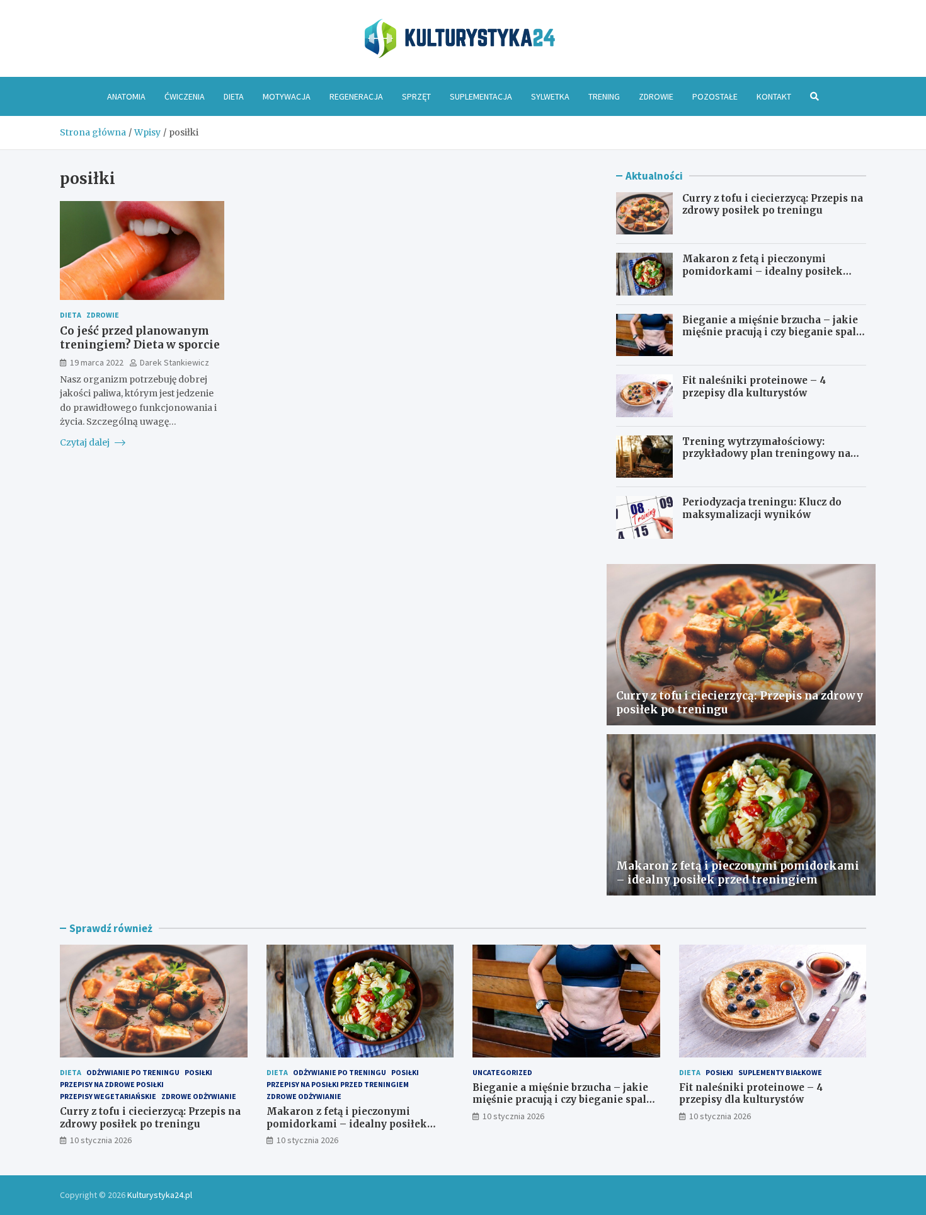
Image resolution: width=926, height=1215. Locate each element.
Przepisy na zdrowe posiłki (112, 1084)
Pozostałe (715, 96)
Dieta (234, 96)
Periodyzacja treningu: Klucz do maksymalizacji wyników (762, 508)
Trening (604, 96)
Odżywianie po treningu (133, 1072)
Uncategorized (502, 1072)
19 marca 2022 (96, 361)
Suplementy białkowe (780, 1072)
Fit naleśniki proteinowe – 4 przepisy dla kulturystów (754, 386)
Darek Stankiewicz (174, 361)
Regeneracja (356, 96)
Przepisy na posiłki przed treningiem (337, 1084)
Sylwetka (550, 96)
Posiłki (198, 1072)
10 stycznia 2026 (101, 1140)
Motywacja (287, 96)
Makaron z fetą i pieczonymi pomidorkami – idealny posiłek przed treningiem (762, 271)
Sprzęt (416, 96)
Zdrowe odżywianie (198, 1096)
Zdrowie (656, 96)
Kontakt (774, 96)
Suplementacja (481, 96)
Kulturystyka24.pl (159, 1195)
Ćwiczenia (184, 96)
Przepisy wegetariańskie (108, 1096)
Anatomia (126, 96)
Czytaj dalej (85, 441)
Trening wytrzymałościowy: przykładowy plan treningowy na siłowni (766, 453)
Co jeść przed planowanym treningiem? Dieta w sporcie (140, 338)
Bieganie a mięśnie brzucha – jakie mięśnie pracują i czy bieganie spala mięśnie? (772, 332)
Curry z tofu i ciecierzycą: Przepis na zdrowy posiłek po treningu (772, 204)
